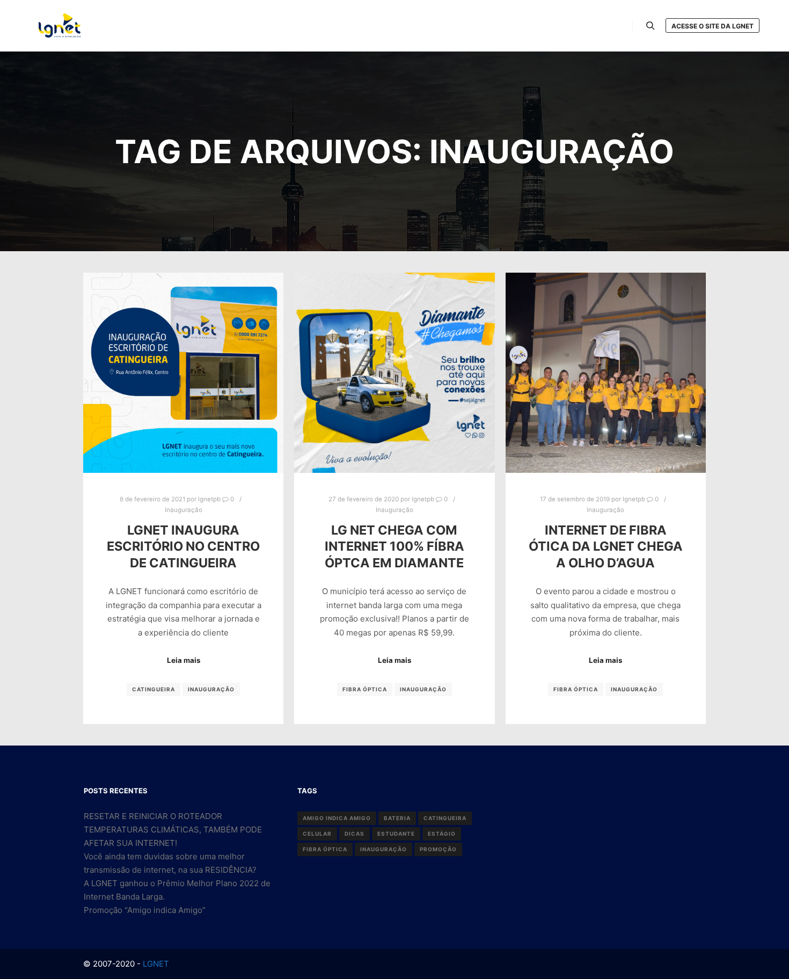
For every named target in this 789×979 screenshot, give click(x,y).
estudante (396, 833)
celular (317, 833)
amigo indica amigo (337, 818)
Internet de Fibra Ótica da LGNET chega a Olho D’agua (606, 546)
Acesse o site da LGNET (712, 26)
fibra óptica (364, 689)
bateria (397, 818)
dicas (354, 833)
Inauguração (183, 510)
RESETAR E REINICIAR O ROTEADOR (153, 816)
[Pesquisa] (650, 26)
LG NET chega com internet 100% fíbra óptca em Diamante (394, 546)
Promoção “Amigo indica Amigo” (145, 910)
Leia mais (183, 660)
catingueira (153, 689)
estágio (442, 833)
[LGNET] (59, 25)
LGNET (155, 964)
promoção (438, 849)
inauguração (211, 689)
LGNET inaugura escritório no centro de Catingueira (183, 546)
